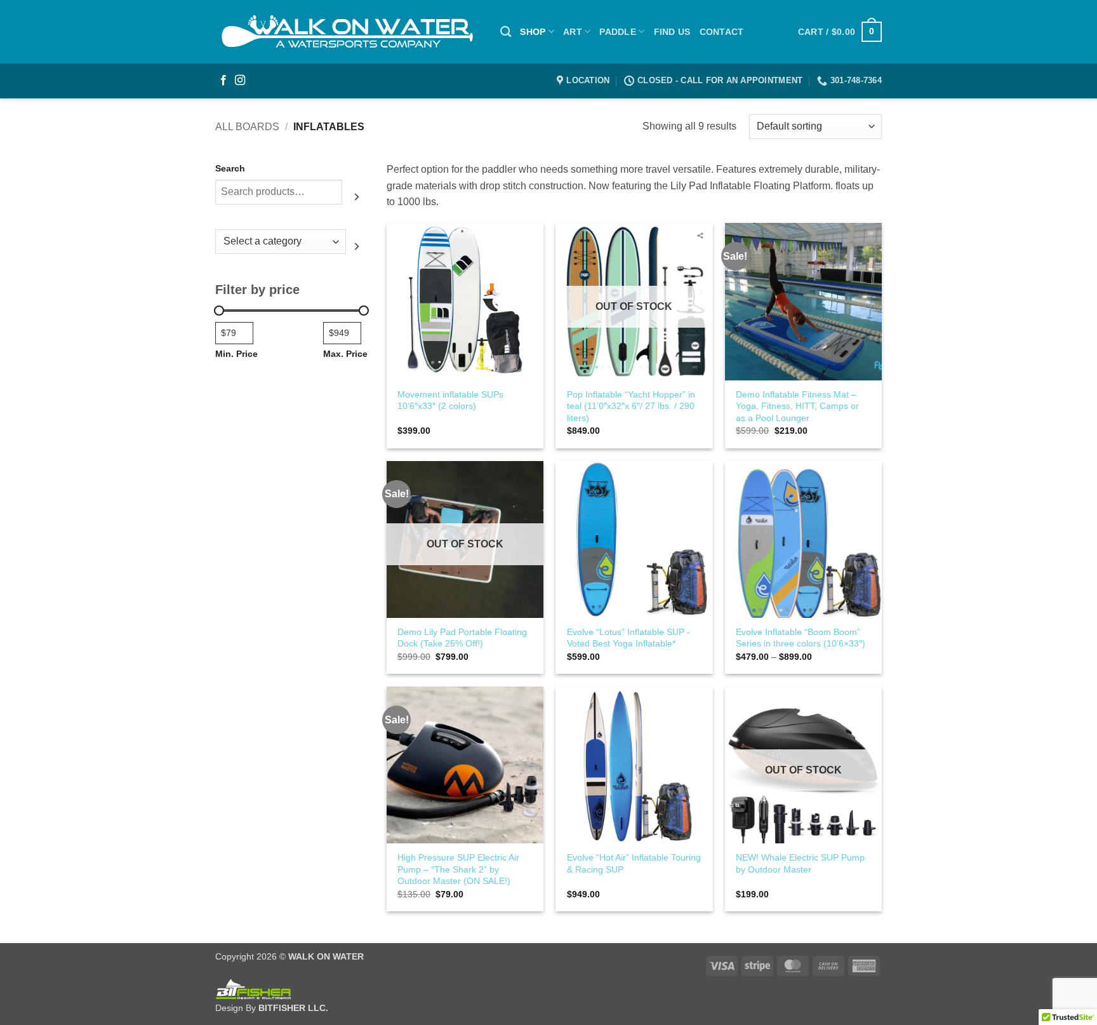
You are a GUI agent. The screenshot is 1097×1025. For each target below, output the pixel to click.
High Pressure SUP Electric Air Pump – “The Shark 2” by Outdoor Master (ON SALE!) (458, 869)
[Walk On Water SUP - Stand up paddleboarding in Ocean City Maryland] (348, 31)
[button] (840, 32)
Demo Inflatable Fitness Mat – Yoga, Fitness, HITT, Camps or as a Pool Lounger (797, 406)
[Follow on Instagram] (240, 80)
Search (230, 168)
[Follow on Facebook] (223, 80)
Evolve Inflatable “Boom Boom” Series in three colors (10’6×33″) (800, 638)
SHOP (532, 32)
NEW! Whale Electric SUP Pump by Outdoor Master (800, 863)
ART (572, 32)
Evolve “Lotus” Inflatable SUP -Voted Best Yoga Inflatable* (628, 638)
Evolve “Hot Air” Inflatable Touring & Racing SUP (634, 863)
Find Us (672, 32)
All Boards (247, 126)
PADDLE (617, 32)
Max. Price (345, 354)
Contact (722, 32)
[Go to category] (357, 246)
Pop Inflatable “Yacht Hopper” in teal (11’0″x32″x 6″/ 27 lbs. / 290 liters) (631, 406)
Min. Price (236, 354)
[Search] (505, 32)
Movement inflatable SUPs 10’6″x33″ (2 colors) (450, 400)
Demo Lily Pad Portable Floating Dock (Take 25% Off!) (462, 638)
